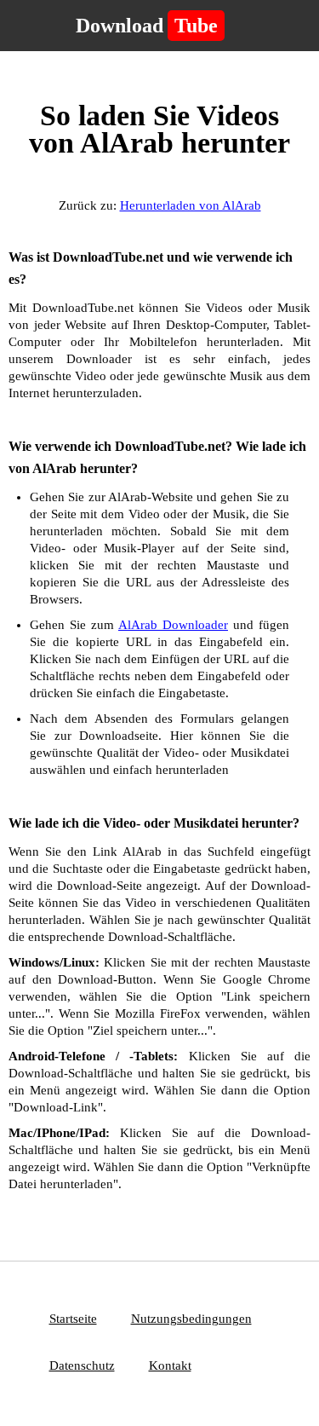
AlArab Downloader (173, 625)
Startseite (73, 1318)
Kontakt (170, 1365)
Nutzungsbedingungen (191, 1318)
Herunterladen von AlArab (190, 205)
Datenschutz (82, 1365)
